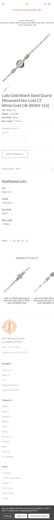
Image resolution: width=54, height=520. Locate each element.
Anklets (5, 406)
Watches (6, 452)
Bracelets (6, 416)
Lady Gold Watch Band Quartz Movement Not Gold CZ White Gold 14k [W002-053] (17, 300)
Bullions (5, 421)
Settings (8, 516)
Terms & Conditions (10, 390)
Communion (7, 488)
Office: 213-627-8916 (11, 347)
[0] (49, 4)
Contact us (6, 370)
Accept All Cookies (38, 516)
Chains (5, 426)
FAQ (4, 380)
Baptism (5, 483)
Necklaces (6, 436)
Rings (4, 446)
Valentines (6, 473)
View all (5, 498)
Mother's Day (7, 493)
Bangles (5, 411)
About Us (6, 375)
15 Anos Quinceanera (11, 478)
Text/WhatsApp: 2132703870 (15, 352)
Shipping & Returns (10, 385)
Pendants (6, 441)
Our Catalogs (7, 457)
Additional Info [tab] (11, 169)
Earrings (5, 431)
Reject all (21, 516)
